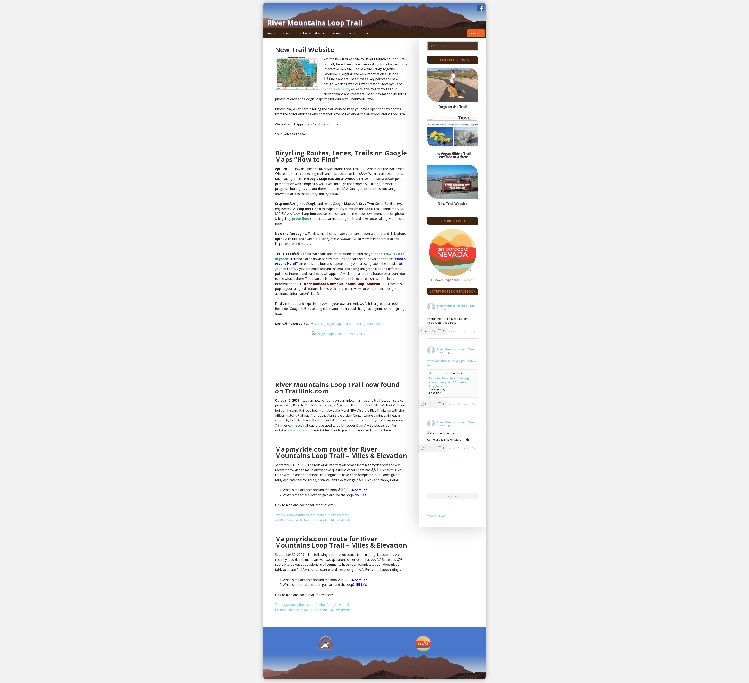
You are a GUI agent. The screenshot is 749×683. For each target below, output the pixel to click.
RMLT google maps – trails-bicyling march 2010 (348, 324)
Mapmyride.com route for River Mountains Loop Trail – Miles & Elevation (341, 452)
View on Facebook (459, 331)
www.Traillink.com (301, 430)
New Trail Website (304, 49)
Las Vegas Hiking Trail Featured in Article (452, 155)
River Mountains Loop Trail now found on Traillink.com (337, 387)
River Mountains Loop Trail (314, 22)
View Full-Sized (436, 515)
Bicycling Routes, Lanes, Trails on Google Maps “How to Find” (341, 156)
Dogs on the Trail (452, 106)
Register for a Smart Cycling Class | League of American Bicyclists (449, 382)
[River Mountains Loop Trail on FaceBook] (480, 9)
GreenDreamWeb (336, 89)
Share (475, 331)
